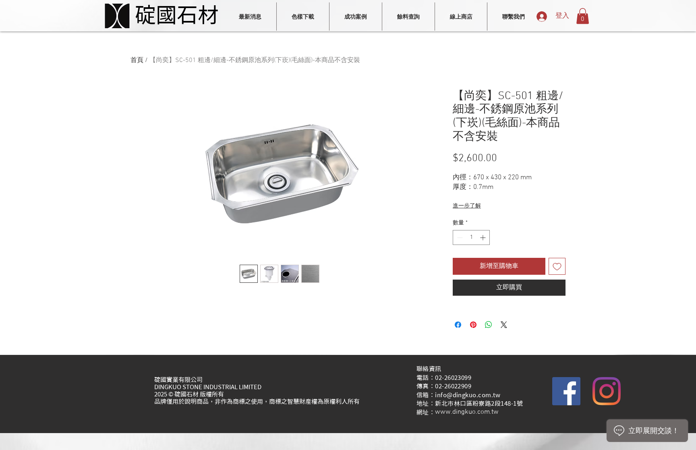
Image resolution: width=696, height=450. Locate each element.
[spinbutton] (471, 237)
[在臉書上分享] (458, 325)
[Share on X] (504, 325)
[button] (582, 16)
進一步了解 (467, 206)
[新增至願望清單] (557, 266)
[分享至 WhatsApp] (488, 325)
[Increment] (483, 237)
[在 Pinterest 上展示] (473, 325)
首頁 (136, 60)
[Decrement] (459, 237)
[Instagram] (606, 391)
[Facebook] (566, 391)
